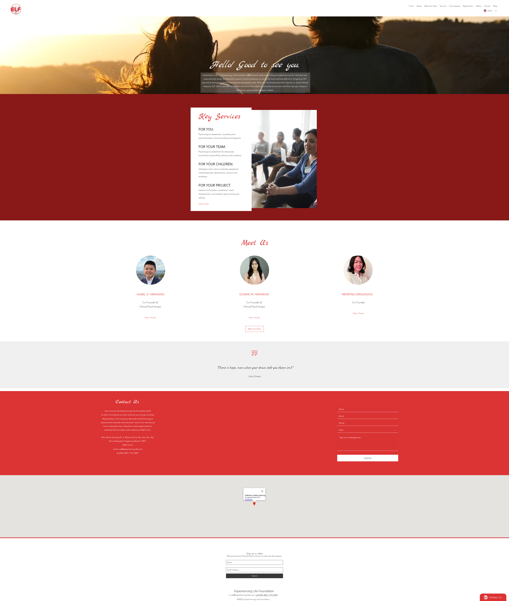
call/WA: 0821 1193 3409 (267, 595)
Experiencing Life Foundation (254, 591)
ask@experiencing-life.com (130, 449)
